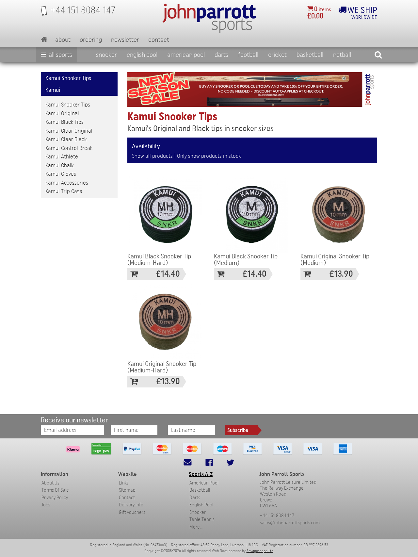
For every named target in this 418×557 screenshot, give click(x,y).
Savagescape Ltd (260, 551)
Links (124, 483)
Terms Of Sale (55, 490)
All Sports (59, 55)
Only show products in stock (209, 156)
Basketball (310, 55)
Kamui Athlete (61, 156)
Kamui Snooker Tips (67, 104)
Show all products (152, 156)
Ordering (91, 40)
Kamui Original (62, 113)
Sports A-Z (201, 474)
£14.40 (168, 274)
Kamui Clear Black (66, 139)
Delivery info (131, 504)
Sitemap (127, 490)
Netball (342, 55)
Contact (158, 40)
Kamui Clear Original (68, 131)
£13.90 (341, 274)
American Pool (186, 55)
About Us (50, 483)
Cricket (277, 55)
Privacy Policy (54, 497)
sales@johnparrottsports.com (290, 522)
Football (248, 55)
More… (195, 527)
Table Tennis (202, 519)
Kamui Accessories (66, 183)
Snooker (106, 55)
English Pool (201, 504)
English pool (142, 55)
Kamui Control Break (68, 148)
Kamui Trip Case (63, 191)
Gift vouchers (132, 512)
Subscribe (237, 430)
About (63, 40)
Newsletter (125, 40)
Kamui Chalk (59, 165)
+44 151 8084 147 (277, 515)
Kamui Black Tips (64, 122)
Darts (221, 55)
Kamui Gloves (60, 174)
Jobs (45, 504)
